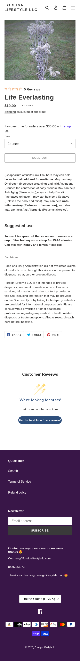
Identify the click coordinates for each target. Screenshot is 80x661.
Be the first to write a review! (40, 420)
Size (7, 136)
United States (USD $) (39, 599)
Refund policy (17, 492)
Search (13, 470)
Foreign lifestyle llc (21, 7)
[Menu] (73, 7)
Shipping (10, 111)
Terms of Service (19, 481)
